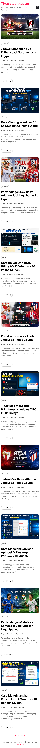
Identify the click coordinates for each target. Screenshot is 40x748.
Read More (7, 81)
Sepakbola (5, 43)
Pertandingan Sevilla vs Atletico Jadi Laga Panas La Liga (19, 195)
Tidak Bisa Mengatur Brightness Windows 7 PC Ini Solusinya (18, 409)
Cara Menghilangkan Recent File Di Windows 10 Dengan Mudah (19, 699)
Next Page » (20, 735)
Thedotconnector (15, 4)
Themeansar (20, 744)
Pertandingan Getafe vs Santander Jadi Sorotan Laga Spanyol (17, 626)
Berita (4, 117)
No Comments (19, 60)
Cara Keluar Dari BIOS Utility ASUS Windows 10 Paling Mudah (18, 266)
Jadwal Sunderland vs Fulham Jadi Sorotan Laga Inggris (18, 52)
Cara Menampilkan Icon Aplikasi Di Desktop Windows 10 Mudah (17, 552)
